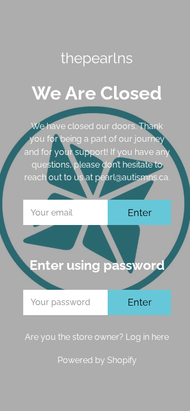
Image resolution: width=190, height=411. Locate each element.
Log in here (147, 337)
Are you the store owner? (97, 337)
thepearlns (97, 58)
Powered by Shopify (97, 360)
